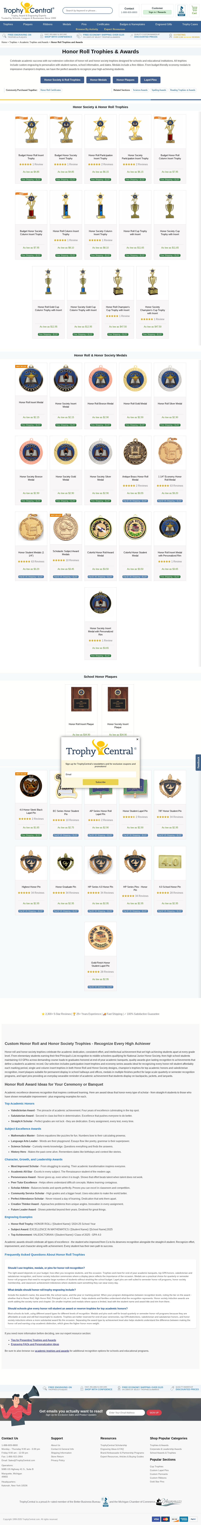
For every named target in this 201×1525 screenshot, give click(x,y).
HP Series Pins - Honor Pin (135, 888)
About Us (55, 1445)
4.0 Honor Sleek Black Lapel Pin (31, 811)
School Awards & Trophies (163, 1453)
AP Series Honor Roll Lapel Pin (100, 812)
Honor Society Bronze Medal (31, 478)
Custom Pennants (159, 1474)
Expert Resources (114, 29)
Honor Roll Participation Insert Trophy (101, 157)
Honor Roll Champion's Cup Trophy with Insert (118, 308)
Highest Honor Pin (31, 886)
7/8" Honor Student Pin (170, 811)
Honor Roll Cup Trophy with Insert (135, 233)
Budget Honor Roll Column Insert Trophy (170, 157)
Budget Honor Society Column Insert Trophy (31, 233)
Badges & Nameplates (132, 24)
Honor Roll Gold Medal (135, 403)
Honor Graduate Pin (66, 886)
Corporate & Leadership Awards (166, 1449)
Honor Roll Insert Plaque (81, 724)
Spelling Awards (159, 90)
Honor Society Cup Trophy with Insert (170, 233)
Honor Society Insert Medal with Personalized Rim (100, 631)
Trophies (8, 24)
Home (4, 42)
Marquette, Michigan (12, 1473)
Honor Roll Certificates (51, 90)
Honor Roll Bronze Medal (100, 403)
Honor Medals (98, 80)
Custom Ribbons (158, 1478)
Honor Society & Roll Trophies (62, 80)
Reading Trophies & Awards (182, 90)
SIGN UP (154, 1412)
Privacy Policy (58, 1460)
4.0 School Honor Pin (170, 886)
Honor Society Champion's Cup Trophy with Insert (152, 310)
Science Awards (140, 90)
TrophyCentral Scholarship (113, 1445)
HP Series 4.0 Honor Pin (100, 886)
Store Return (57, 1456)
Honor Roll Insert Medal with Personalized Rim (170, 554)
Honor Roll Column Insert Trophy (66, 233)
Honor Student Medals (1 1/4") (31, 554)
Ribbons (47, 24)
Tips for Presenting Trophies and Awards (33, 1340)
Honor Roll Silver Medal (170, 403)
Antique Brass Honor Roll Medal (135, 478)
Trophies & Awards (159, 1445)
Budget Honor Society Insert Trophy (66, 157)
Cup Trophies (156, 1466)
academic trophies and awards (52, 1351)
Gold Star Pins (157, 1481)
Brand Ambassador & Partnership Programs (122, 1453)
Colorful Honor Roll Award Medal (100, 554)
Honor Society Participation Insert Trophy (135, 157)
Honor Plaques (125, 80)
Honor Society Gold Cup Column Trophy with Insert (83, 308)
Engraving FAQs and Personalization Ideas (35, 1344)
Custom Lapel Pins (159, 1470)
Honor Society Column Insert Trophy (100, 233)
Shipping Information (61, 1453)
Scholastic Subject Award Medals (66, 553)
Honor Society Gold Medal (66, 478)
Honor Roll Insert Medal (31, 402)
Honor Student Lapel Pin (135, 811)
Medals (67, 24)
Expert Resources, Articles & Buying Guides (122, 1456)
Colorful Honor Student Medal (135, 554)
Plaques (28, 24)
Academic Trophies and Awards (34, 42)
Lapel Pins (150, 80)
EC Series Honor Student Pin (66, 812)
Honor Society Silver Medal (100, 478)
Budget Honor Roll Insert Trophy (31, 157)
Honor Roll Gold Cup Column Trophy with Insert (48, 308)
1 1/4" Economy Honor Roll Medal (170, 478)
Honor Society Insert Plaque (117, 726)
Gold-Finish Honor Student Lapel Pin (100, 964)
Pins (84, 24)
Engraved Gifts (163, 24)
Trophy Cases (190, 24)
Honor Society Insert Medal (65, 405)
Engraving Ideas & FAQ (112, 1449)
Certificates (103, 24)
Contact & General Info (62, 1449)
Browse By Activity (87, 29)
